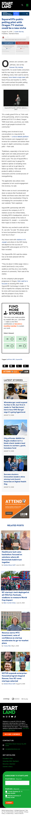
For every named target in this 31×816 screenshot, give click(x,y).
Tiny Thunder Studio (8, 812)
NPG (14, 359)
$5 (7, 339)
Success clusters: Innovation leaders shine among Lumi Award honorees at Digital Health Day (15, 479)
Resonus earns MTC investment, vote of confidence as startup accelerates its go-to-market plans (15, 638)
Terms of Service (19, 813)
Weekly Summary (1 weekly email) (13, 796)
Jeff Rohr (9, 359)
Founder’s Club (8, 758)
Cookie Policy (9, 813)
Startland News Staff (9, 565)
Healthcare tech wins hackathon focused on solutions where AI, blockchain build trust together (12, 557)
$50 (20, 346)
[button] (22, 5)
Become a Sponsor (9, 764)
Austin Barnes (19, 31)
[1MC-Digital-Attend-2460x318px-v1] (15, 371)
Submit (9, 803)
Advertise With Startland (11, 761)
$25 (20, 339)
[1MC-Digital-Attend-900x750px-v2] (15, 496)
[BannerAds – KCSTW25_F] (15, 13)
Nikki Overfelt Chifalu (10, 603)
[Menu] (27, 5)
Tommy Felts (7, 646)
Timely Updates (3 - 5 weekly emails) (13, 792)
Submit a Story (7, 766)
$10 (8, 346)
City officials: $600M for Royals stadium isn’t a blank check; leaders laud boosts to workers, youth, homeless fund (15, 443)
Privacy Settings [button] (19, 812)
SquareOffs (19, 359)
